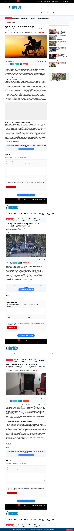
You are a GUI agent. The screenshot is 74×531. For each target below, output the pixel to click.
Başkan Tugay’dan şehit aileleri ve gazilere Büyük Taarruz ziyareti (24, 219)
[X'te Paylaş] (13, 64)
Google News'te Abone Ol (27, 149)
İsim (7, 176)
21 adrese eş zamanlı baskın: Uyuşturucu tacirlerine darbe (60, 32)
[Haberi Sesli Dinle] (38, 61)
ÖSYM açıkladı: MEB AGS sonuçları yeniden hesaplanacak (37, 219)
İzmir (37, 12)
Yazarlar (52, 1)
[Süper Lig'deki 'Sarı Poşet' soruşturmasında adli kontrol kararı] (52, 43)
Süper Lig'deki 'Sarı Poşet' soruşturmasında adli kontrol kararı (61, 44)
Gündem (18, 12)
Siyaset (23, 12)
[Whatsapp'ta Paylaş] (16, 64)
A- (40, 61)
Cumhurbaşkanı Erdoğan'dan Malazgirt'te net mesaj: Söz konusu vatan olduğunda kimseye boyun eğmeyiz (62, 58)
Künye (56, 1)
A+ (43, 61)
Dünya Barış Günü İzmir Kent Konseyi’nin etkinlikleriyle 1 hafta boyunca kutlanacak (42, 219)
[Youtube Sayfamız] (67, 1)
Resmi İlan (47, 12)
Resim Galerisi (43, 1)
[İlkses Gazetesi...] (15, 6)
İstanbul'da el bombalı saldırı (61, 64)
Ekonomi (28, 12)
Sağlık (41, 12)
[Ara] (67, 26)
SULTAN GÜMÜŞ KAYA (39, 32)
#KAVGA (9, 443)
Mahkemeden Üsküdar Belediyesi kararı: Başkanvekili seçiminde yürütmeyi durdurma (61, 50)
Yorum (8, 166)
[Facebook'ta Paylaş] (11, 64)
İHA (36, 370)
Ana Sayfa (9, 22)
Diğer (60, 12)
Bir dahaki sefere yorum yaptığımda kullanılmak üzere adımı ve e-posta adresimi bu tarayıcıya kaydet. (26, 183)
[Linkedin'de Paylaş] (21, 64)
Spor (33, 12)
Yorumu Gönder (11, 186)
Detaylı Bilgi (51, 529)
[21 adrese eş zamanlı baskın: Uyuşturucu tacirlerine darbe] (52, 31)
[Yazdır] (45, 61)
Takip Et (25, 64)
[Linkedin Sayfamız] (65, 1)
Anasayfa (38, 1)
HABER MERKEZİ (39, 232)
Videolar (48, 1)
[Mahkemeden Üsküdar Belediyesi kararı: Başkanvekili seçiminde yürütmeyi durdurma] (52, 49)
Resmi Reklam (54, 12)
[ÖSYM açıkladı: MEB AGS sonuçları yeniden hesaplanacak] (52, 37)
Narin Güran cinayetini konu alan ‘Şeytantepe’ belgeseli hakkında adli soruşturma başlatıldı (32, 18)
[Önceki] (66, 18)
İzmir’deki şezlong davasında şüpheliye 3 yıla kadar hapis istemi (30, 219)
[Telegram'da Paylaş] (18, 64)
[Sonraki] (68, 18)
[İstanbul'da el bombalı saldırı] (52, 64)
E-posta (29, 176)
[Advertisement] (48, 7)
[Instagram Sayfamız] (63, 1)
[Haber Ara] (68, 12)
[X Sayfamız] (60, 1)
